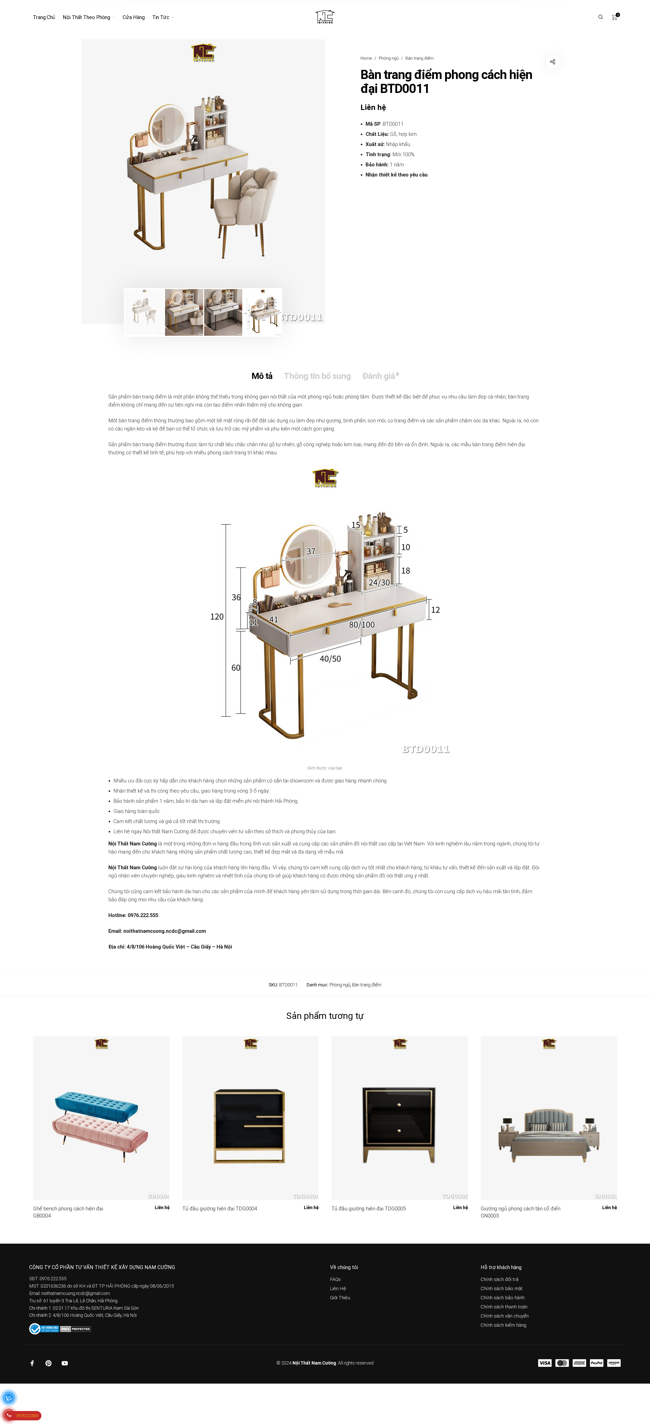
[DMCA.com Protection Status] (75, 1328)
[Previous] (106, 181)
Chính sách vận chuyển (505, 1316)
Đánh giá (380, 376)
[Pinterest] (48, 1363)
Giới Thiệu (340, 1298)
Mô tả (262, 376)
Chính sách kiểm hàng (503, 1325)
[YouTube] (65, 1363)
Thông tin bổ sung (317, 376)
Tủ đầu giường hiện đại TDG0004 (219, 1209)
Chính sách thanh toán (504, 1307)
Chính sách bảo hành (503, 1298)
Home (366, 58)
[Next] (300, 181)
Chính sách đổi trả (499, 1279)
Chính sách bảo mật (502, 1288)
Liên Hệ (338, 1288)
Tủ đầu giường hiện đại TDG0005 (368, 1209)
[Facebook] (32, 1363)
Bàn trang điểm (419, 58)
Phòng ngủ (389, 58)
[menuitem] (48, 17)
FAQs (335, 1279)
